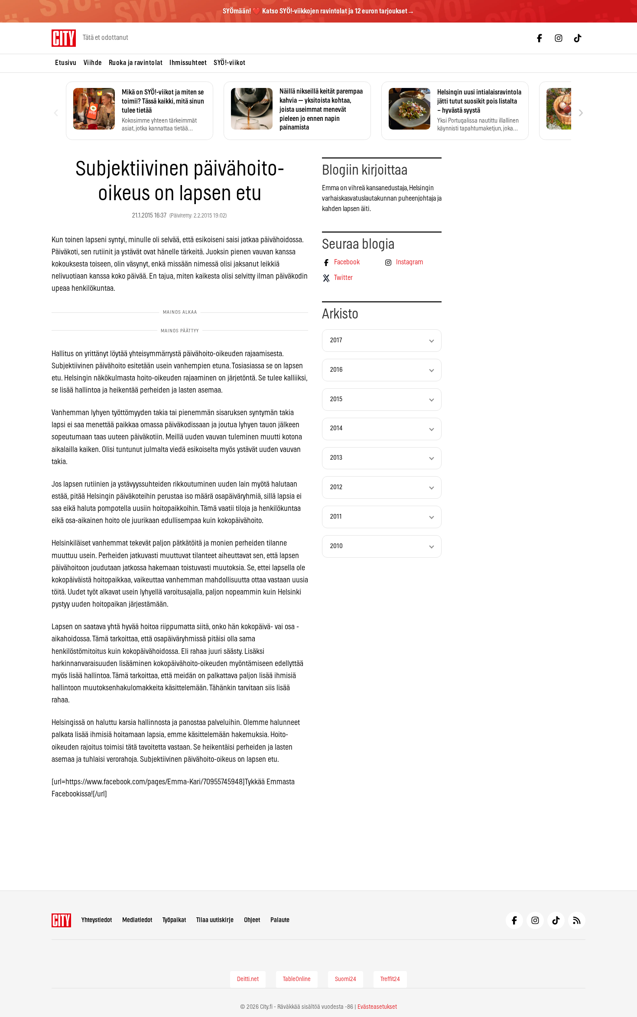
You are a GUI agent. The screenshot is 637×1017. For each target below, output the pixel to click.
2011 (336, 516)
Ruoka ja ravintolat (136, 62)
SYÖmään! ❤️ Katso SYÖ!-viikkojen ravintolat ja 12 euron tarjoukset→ (318, 11)
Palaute (279, 920)
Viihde (93, 62)
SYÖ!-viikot (230, 62)
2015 (336, 399)
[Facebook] (539, 38)
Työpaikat (174, 920)
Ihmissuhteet (188, 62)
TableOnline (297, 979)
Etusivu (66, 62)
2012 (336, 487)
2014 (336, 428)
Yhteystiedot (96, 920)
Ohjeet (252, 920)
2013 (336, 458)
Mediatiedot (137, 920)
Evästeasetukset (377, 1007)
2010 (336, 546)
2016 (336, 370)
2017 (336, 340)
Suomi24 (345, 979)
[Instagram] (558, 38)
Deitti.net (248, 979)
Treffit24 (390, 979)
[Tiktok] (577, 38)
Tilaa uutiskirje (215, 920)
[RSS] (576, 920)
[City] (61, 920)
